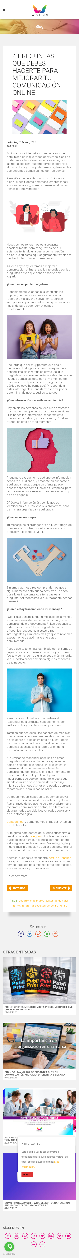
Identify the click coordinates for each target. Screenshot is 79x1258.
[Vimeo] (61, 1238)
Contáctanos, (15, 821)
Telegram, (35, 836)
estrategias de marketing (51, 905)
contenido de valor (57, 900)
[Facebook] (22, 936)
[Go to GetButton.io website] (9, 1254)
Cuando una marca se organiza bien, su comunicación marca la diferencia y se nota (34, 1073)
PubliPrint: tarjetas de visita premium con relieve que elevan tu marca (38, 1008)
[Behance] (52, 1238)
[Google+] (39, 936)
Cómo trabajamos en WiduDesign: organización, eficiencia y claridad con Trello (37, 1204)
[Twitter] (31, 936)
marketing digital (23, 905)
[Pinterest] (44, 1247)
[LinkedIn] (48, 936)
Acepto (27, 1174)
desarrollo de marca (31, 900)
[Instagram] (18, 1238)
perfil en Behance (60, 858)
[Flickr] (35, 1247)
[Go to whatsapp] (9, 1246)
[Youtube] (69, 1238)
